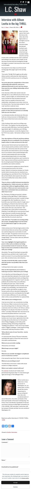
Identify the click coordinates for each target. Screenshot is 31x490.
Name (4, 460)
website (6, 370)
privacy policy (25, 478)
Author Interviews (12, 432)
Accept (15, 482)
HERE (3, 420)
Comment (5, 442)
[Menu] (15, 14)
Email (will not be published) (10, 467)
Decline (15, 487)
